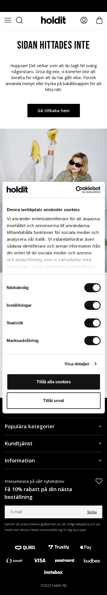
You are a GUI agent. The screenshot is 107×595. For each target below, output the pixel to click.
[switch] (92, 305)
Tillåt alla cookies (54, 381)
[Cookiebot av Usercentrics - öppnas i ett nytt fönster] (76, 189)
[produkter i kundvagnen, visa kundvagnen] (99, 20)
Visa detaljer (76, 363)
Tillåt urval (53, 400)
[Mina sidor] (83, 20)
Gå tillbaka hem (54, 110)
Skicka (92, 512)
